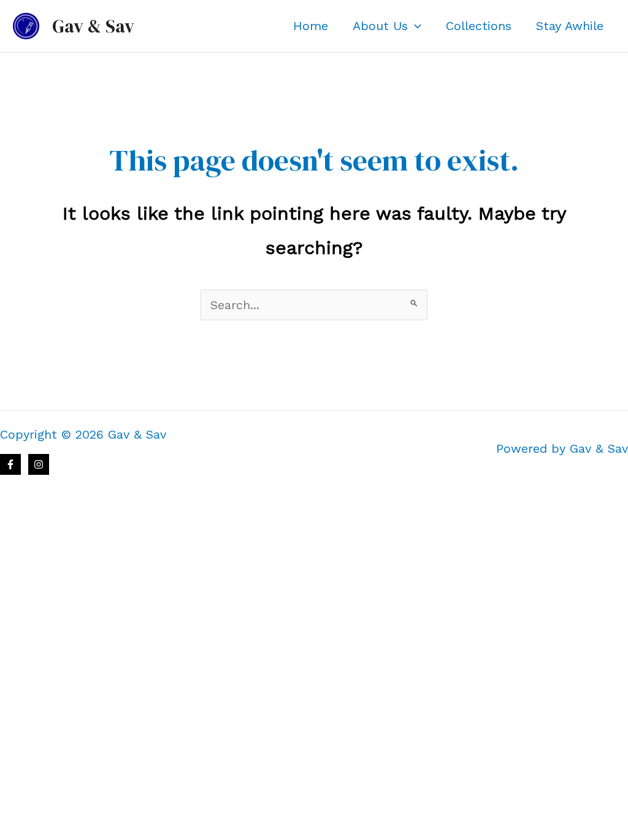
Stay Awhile (569, 25)
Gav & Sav (93, 26)
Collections (478, 25)
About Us (380, 25)
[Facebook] (10, 464)
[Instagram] (38, 464)
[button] (414, 26)
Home (310, 25)
